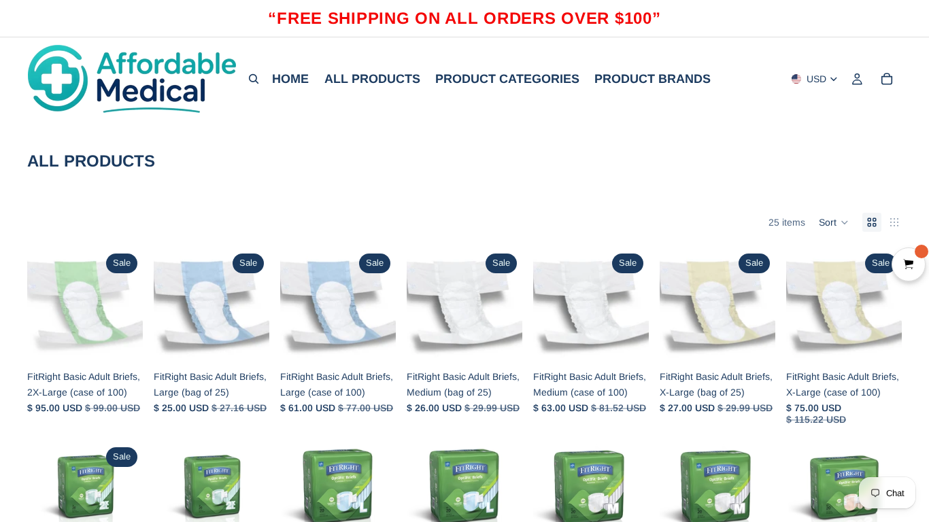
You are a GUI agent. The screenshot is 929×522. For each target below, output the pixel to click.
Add (133, 342)
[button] (834, 222)
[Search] (254, 79)
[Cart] (887, 79)
